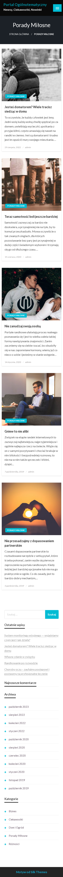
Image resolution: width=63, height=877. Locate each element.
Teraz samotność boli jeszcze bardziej (31, 216)
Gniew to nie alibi (16, 431)
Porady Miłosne (16, 96)
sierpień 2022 (17, 714)
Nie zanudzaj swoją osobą (23, 326)
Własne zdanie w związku (19, 656)
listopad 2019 (17, 780)
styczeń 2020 (16, 771)
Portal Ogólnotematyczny (25, 4)
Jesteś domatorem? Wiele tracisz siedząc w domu (28, 109)
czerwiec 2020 (17, 755)
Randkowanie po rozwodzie (21, 663)
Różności (14, 843)
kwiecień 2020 (17, 763)
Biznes (12, 811)
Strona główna (19, 34)
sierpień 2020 (17, 747)
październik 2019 (19, 788)
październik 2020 (19, 739)
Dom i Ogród (16, 827)
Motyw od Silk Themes (31, 872)
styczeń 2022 (16, 731)
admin (28, 147)
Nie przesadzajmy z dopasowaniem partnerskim (29, 543)
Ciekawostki (16, 819)
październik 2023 (19, 706)
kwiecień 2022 (17, 723)
